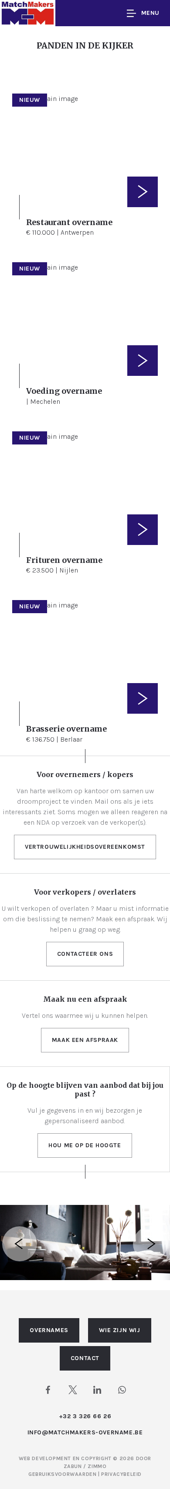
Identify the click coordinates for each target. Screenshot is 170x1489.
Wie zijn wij (119, 1330)
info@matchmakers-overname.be (85, 1432)
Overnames (49, 1330)
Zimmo (97, 1466)
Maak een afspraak (85, 1040)
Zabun (73, 1466)
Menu (150, 13)
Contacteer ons (85, 954)
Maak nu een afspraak (85, 999)
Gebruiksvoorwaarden (63, 1474)
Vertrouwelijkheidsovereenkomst (85, 846)
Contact (85, 1358)
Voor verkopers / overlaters (85, 892)
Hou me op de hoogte (84, 1145)
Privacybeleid (121, 1474)
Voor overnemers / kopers (85, 774)
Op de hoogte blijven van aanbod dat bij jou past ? (85, 1089)
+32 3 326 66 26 (85, 1416)
